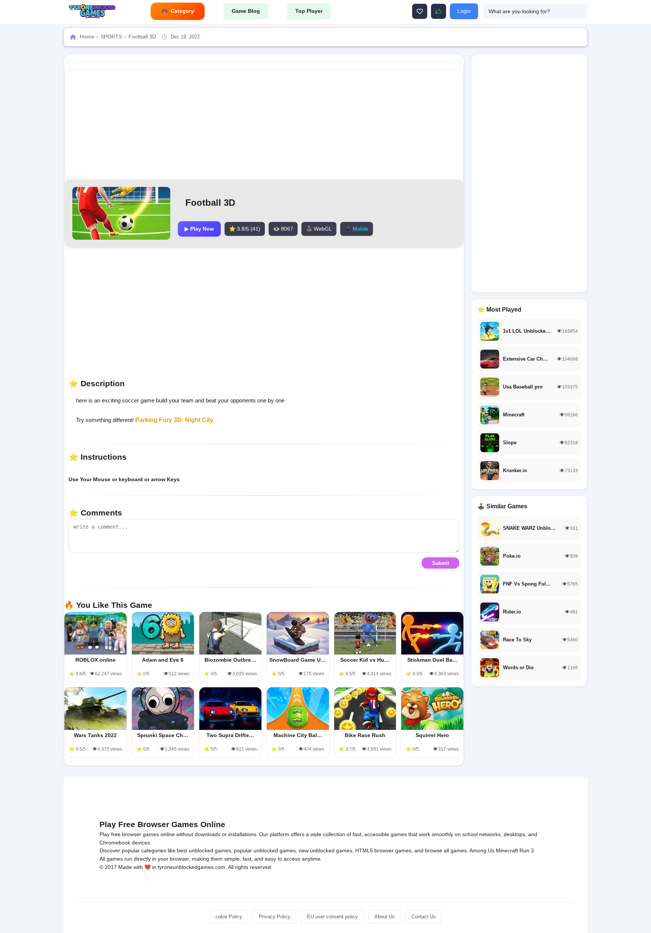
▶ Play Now (199, 229)
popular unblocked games (265, 850)
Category (182, 11)
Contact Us (423, 916)
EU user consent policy (332, 916)
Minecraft (507, 850)
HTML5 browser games (383, 850)
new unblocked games (325, 850)
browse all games (446, 850)
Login (464, 11)
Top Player (308, 11)
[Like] (419, 11)
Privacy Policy (274, 916)
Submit (440, 563)
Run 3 (527, 850)
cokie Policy (228, 916)
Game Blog (246, 11)
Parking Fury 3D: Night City (174, 420)
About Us (384, 916)
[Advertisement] (264, 124)
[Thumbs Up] (438, 11)
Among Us (481, 850)
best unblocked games (204, 850)
